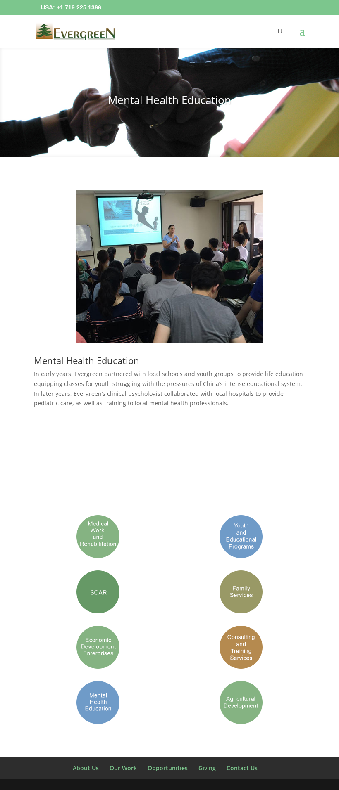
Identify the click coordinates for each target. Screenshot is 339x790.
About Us (86, 768)
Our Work (123, 768)
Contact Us (242, 768)
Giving (207, 768)
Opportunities (168, 768)
